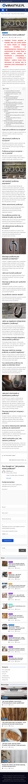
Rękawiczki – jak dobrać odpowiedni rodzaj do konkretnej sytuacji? (14, 576)
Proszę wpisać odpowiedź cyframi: (10, 531)
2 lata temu (5, 37)
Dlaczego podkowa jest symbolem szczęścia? (15, 106)
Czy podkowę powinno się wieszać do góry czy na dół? (15, 100)
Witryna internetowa (6, 518)
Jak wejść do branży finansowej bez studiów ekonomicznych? (16, 586)
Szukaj (3, 548)
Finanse (10, 583)
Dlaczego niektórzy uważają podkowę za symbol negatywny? (15, 116)
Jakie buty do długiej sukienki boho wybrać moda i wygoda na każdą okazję (16, 565)
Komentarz (5, 489)
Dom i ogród (4, 32)
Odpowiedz (8, 478)
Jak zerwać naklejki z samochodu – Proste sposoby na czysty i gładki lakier (16, 628)
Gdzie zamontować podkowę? (11, 98)
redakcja (12, 37)
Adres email (5, 513)
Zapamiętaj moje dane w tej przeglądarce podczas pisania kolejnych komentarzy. (13, 527)
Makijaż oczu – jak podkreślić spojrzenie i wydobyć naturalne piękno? (16, 596)
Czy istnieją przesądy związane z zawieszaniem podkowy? (15, 113)
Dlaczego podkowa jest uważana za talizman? (13, 103)
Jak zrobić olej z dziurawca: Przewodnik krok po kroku (15, 658)
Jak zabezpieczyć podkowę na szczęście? (14, 102)
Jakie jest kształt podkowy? (11, 105)
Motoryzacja (5, 677)
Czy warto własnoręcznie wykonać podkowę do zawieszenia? (15, 124)
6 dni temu (12, 568)
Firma (3, 673)
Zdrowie (10, 604)
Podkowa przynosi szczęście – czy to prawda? (13, 94)
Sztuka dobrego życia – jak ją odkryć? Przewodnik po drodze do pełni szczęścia (16, 639)
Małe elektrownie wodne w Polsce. (17, 460)
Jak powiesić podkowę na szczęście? (13, 92)
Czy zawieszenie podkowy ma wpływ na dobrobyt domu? (13, 118)
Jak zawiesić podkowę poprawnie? (11, 96)
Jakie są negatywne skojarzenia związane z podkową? (13, 110)
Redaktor (18, 579)
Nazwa (4, 507)
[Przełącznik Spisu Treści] (23, 89)
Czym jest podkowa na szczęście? (13, 90)
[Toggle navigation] (6, 10)
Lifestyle (11, 593)
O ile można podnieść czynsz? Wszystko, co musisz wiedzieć (16, 649)
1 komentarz (19, 37)
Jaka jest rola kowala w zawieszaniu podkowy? (13, 120)
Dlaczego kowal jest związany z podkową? (14, 122)
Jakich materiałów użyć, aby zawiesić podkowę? (15, 126)
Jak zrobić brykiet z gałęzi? (9, 455)
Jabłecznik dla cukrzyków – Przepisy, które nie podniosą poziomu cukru (16, 617)
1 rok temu (12, 579)
